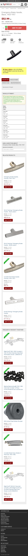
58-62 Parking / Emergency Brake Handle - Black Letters (13, 211)
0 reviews (10, 33)
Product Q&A (5, 82)
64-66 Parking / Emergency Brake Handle (13, 312)
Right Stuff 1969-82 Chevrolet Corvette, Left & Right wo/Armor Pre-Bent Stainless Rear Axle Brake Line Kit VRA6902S (13, 488)
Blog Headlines (4, 540)
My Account (3, 545)
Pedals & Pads (13, 8)
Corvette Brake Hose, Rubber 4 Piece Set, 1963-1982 (12, 453)
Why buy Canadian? (5, 519)
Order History (3, 547)
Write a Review (17, 33)
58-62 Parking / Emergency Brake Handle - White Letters (13, 244)
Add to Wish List (7, 35)
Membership (3, 551)
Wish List (3, 548)
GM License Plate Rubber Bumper (13, 421)
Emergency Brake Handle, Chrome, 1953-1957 (11, 177)
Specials (2, 539)
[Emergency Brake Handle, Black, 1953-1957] (14, 54)
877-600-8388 (11, 1)
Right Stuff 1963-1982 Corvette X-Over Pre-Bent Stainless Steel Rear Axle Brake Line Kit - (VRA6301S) (13, 353)
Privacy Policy (3, 522)
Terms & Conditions (5, 523)
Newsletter (3, 550)
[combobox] (14, 149)
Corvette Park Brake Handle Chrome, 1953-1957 (11, 277)
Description (5, 79)
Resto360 (3, 513)
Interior (7, 8)
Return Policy (3, 515)
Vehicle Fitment (14, 79)
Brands (2, 536)
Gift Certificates (4, 537)
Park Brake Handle (21, 8)
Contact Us (18, 1)
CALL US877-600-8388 (21, 42)
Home (3, 8)
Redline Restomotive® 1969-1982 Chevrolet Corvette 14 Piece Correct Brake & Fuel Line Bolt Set (13, 387)
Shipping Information (5, 516)
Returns (2, 530)
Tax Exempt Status (4, 518)
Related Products (15, 82)
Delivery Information (5, 520)
